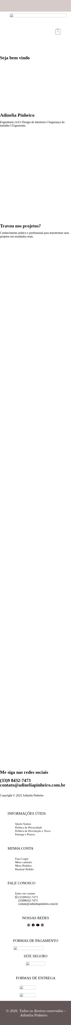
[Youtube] (37, 925)
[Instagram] (42, 925)
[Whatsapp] (28, 925)
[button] (46, 31)
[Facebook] (33, 925)
